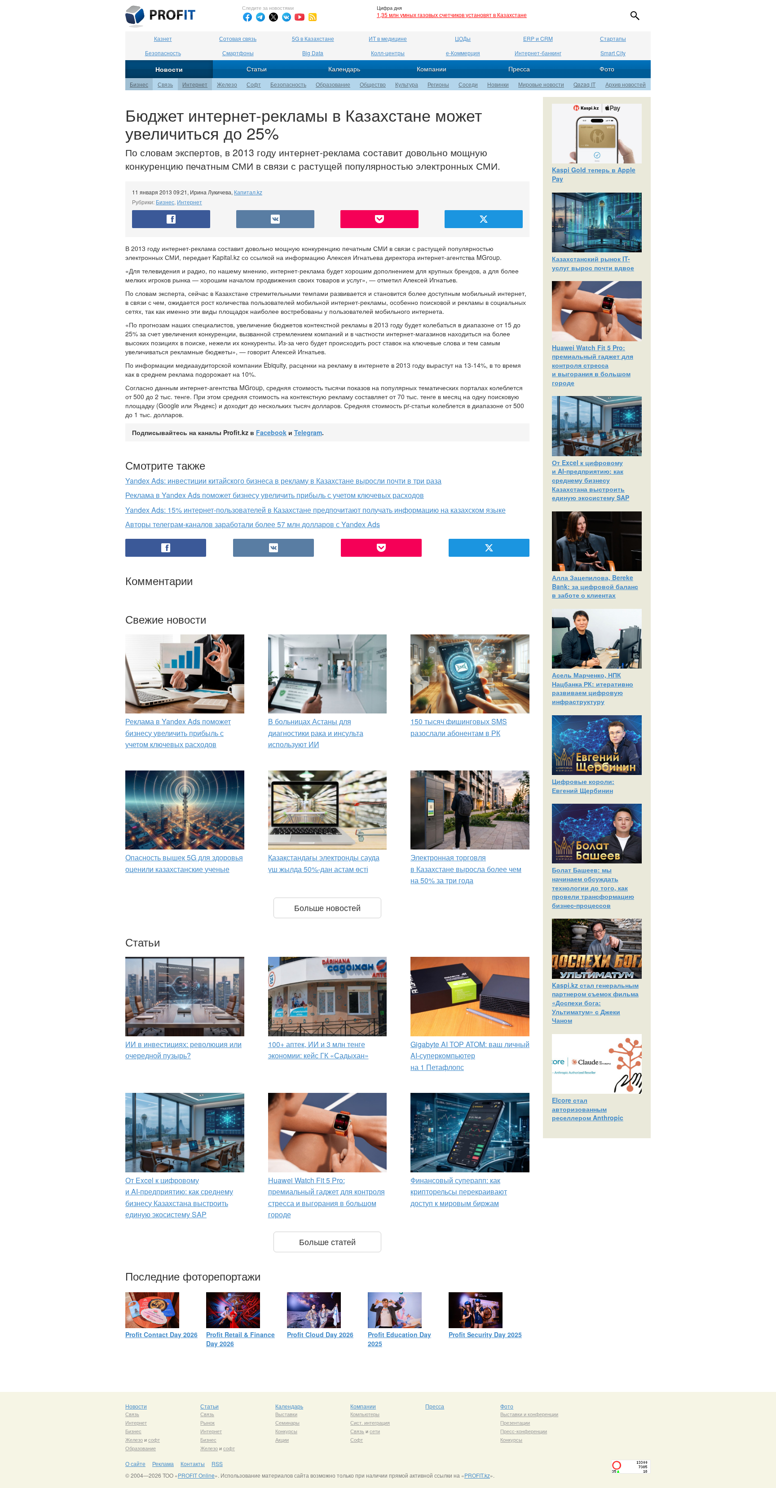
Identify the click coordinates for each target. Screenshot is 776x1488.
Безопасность (163, 53)
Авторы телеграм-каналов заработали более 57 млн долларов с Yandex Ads (252, 524)
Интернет (194, 84)
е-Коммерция (463, 53)
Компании (431, 68)
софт (154, 1439)
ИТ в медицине (388, 38)
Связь (165, 84)
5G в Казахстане (313, 38)
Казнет (163, 38)
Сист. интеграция (370, 1422)
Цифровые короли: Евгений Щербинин (583, 786)
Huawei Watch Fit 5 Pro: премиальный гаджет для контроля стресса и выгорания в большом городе (592, 365)
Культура (406, 84)
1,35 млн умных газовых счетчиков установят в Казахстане (452, 14)
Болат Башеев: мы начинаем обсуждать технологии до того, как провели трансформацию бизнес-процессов (593, 887)
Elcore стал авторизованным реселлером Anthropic (587, 1109)
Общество (373, 84)
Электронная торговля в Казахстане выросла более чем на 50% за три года (465, 868)
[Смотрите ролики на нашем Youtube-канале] (299, 17)
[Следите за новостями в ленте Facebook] (247, 17)
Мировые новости (541, 84)
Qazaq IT (584, 84)
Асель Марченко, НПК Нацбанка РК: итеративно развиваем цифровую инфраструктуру (592, 688)
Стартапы (613, 38)
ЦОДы (463, 38)
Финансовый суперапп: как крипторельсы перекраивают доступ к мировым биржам (458, 1191)
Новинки (498, 84)
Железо (227, 84)
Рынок (207, 1422)
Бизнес (139, 84)
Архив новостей (625, 84)
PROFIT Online (196, 1475)
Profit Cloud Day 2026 (320, 1334)
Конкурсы (286, 1431)
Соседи (468, 84)
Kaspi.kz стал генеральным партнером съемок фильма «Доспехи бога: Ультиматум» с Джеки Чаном (595, 1003)
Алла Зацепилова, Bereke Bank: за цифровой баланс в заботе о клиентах (595, 586)
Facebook (271, 432)
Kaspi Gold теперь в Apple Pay (593, 174)
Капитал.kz (248, 192)
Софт (254, 84)
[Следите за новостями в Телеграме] (260, 17)
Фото (607, 68)
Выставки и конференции (529, 1414)
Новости (169, 69)
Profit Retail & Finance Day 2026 (240, 1339)
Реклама (163, 1463)
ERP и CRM (538, 38)
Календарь (344, 68)
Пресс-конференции (523, 1431)
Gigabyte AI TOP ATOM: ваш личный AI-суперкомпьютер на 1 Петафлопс (469, 1055)
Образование (333, 84)
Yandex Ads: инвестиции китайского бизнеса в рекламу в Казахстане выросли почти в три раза (283, 480)
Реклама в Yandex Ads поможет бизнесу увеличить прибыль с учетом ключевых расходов (274, 495)
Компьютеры (364, 1414)
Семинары (287, 1422)
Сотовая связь (237, 38)
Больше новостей (327, 907)
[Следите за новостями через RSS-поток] (312, 17)
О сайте (135, 1463)
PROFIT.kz (477, 1475)
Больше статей (327, 1241)
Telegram (308, 432)
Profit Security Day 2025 (485, 1334)
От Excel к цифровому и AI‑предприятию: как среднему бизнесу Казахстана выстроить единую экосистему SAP (590, 480)
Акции (282, 1439)
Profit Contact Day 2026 (161, 1334)
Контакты (193, 1463)
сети (375, 1431)
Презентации (515, 1422)
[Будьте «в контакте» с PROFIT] (286, 17)
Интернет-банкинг (538, 53)
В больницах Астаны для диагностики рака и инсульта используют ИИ (315, 732)
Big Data (312, 53)
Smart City (613, 53)
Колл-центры (388, 53)
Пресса (519, 68)
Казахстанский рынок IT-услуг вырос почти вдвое (593, 263)
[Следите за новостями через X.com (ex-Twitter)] (273, 17)
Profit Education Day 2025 (399, 1339)
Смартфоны (238, 53)
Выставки (286, 1414)
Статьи (257, 68)
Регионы (438, 84)
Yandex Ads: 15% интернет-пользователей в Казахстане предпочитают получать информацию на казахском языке (315, 510)
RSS (217, 1463)
